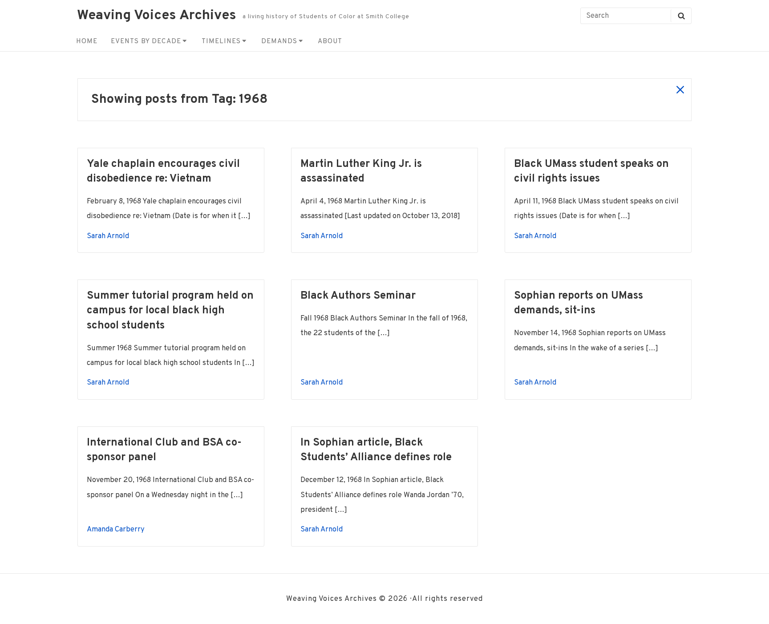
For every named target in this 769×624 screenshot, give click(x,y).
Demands (279, 41)
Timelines (221, 41)
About (330, 41)
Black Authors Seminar (358, 296)
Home (86, 41)
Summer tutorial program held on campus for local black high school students (170, 310)
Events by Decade (146, 41)
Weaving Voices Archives (156, 16)
